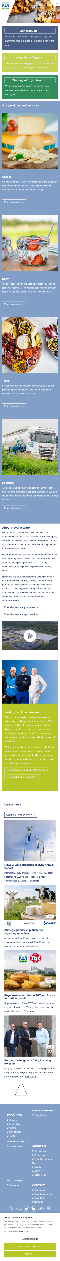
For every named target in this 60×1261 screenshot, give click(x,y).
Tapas (12, 1136)
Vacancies (14, 1180)
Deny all (30, 1254)
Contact (38, 1185)
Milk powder (15, 1132)
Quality (37, 1167)
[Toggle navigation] (57, 3)
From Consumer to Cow (42, 1161)
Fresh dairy (14, 1124)
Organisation (40, 1151)
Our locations (40, 1190)
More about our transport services (21, 614)
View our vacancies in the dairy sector (25, 770)
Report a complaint (43, 1194)
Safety (37, 1171)
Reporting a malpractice (38, 1200)
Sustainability (17, 1141)
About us (39, 1146)
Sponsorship (40, 1175)
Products (14, 1115)
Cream (12, 1128)
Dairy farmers (42, 1110)
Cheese (13, 1120)
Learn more (23, 1231)
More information (12, 202)
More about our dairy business (19, 607)
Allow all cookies (30, 1246)
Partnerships (40, 1155)
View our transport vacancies (21, 777)
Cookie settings (30, 1239)
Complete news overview (19, 815)
